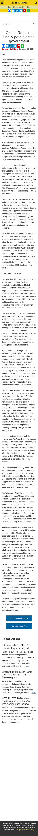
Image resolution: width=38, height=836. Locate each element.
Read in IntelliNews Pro (19, 618)
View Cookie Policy (27, 830)
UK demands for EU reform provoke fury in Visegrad (17, 646)
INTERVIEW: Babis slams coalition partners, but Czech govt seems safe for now (17, 701)
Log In (10, 7)
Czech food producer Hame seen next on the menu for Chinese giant (17, 674)
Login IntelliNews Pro (22, 7)
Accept (18, 830)
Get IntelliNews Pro (19, 626)
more (28, 666)
